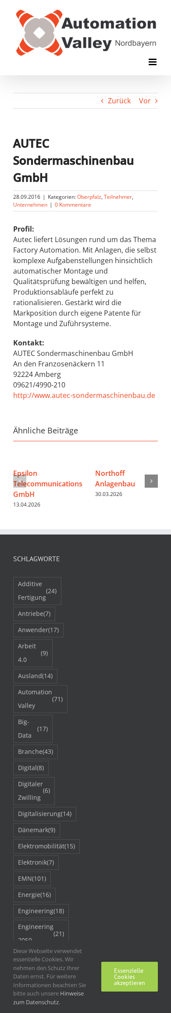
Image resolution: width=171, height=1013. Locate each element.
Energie (34, 894)
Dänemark (36, 830)
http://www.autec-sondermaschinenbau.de (84, 395)
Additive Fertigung (37, 590)
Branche (35, 751)
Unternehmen (30, 204)
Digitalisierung (44, 813)
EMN (32, 878)
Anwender (38, 630)
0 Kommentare (73, 204)
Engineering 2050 (41, 933)
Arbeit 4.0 (33, 653)
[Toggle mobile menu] (153, 62)
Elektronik (36, 862)
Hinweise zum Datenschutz (48, 997)
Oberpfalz (89, 196)
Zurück (119, 101)
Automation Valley (40, 699)
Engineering (41, 911)
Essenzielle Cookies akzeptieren (129, 977)
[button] (19, 481)
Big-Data (33, 728)
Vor (145, 101)
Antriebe (34, 613)
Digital (31, 767)
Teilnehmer (118, 196)
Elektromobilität (46, 846)
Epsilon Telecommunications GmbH (47, 483)
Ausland (35, 676)
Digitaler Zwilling (34, 791)
